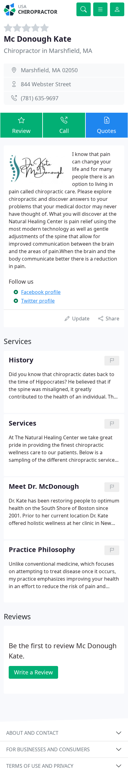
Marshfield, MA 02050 (49, 70)
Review (21, 131)
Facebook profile (41, 292)
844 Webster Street (46, 84)
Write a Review (33, 672)
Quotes (106, 131)
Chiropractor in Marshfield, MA (48, 50)
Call (64, 131)
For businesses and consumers (48, 749)
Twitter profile (38, 300)
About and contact (32, 732)
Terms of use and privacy (39, 765)
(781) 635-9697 (39, 98)
